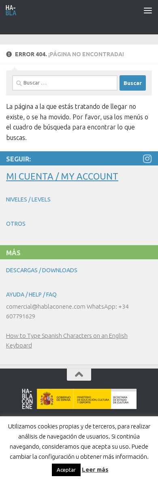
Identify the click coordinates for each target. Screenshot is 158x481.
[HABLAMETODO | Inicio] (13, 10)
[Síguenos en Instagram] (147, 158)
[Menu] (148, 10)
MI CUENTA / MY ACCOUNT (62, 176)
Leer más (95, 469)
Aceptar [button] (66, 470)
